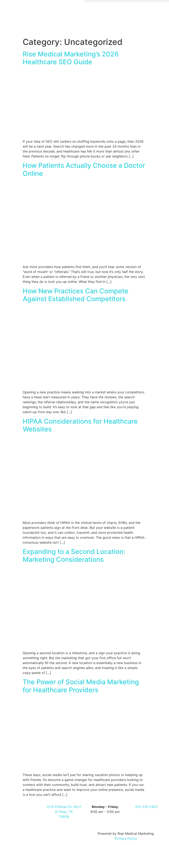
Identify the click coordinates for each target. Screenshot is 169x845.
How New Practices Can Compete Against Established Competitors (75, 295)
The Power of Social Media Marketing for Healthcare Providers (81, 686)
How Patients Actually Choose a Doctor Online (84, 169)
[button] (126, 1)
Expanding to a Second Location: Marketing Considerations (74, 555)
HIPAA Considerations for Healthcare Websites (80, 425)
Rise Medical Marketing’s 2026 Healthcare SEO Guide (71, 58)
